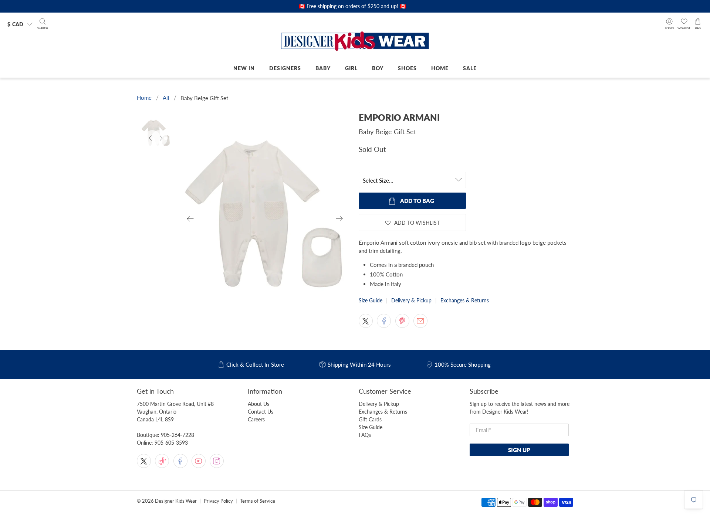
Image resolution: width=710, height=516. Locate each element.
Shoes (407, 68)
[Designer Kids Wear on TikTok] (162, 461)
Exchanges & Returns (464, 300)
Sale (470, 68)
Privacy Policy (218, 501)
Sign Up (519, 450)
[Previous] (190, 219)
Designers (285, 68)
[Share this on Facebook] (384, 321)
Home (440, 68)
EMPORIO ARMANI (399, 117)
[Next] (339, 219)
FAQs (365, 435)
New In (244, 68)
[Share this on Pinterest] (402, 321)
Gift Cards (370, 419)
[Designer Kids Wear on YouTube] (199, 461)
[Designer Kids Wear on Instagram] (217, 461)
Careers (256, 419)
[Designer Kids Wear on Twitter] (144, 461)
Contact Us (260, 411)
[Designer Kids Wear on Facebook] (180, 461)
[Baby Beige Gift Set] (265, 219)
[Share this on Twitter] (366, 321)
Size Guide (370, 300)
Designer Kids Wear (176, 501)
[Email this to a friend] (420, 321)
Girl (351, 68)
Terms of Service (257, 501)
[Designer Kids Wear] (355, 41)
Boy (377, 68)
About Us (258, 404)
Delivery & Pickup (411, 300)
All (166, 98)
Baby (323, 68)
